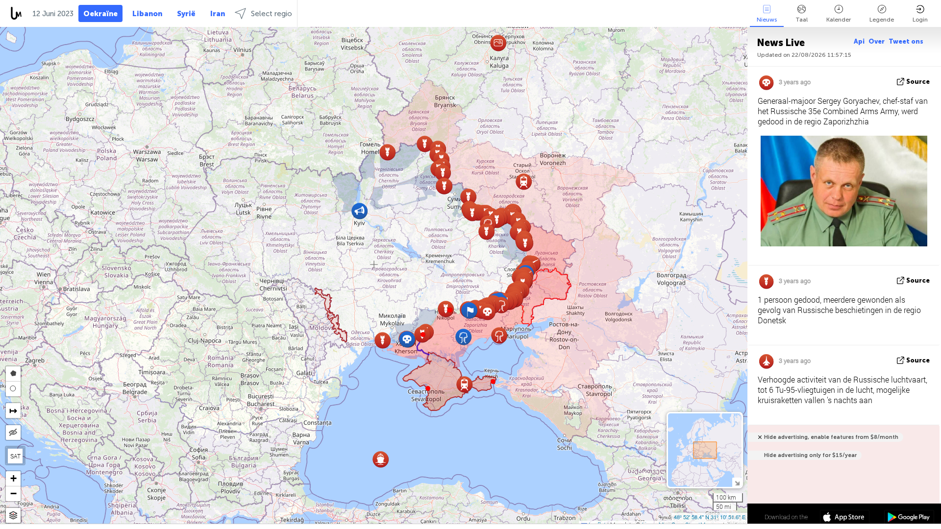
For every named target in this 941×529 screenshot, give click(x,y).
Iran (217, 13)
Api (859, 41)
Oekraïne (100, 13)
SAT (15, 456)
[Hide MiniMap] (737, 482)
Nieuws (767, 19)
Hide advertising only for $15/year (810, 455)
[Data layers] (13, 515)
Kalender (838, 19)
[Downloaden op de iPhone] (844, 518)
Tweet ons (906, 41)
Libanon (147, 13)
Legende (881, 19)
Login (920, 19)
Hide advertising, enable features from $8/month (831, 437)
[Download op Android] (909, 518)
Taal (801, 19)
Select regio (271, 13)
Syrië (186, 13)
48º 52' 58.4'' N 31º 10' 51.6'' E (709, 517)
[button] (449, 310)
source (918, 81)
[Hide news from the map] (13, 432)
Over (876, 41)
